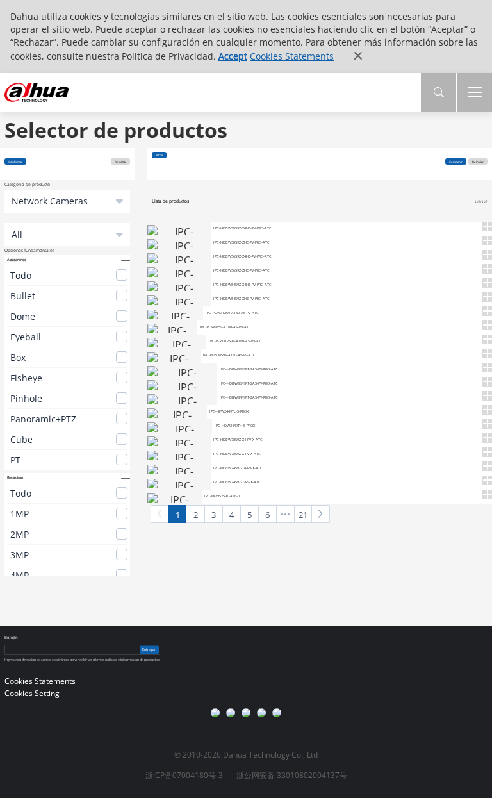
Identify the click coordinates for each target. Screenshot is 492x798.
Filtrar (159, 155)
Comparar (456, 161)
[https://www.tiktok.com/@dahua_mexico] (261, 712)
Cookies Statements (292, 56)
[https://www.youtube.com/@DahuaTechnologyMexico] (276, 712)
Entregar (149, 649)
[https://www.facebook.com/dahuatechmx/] (215, 712)
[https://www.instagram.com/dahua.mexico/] (230, 712)
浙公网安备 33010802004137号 (291, 775)
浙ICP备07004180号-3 (184, 775)
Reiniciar (120, 161)
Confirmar (15, 161)
